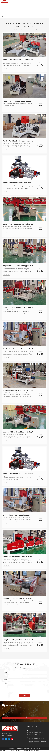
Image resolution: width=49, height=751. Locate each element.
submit (24, 695)
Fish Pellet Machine (13, 16)
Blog (8, 16)
